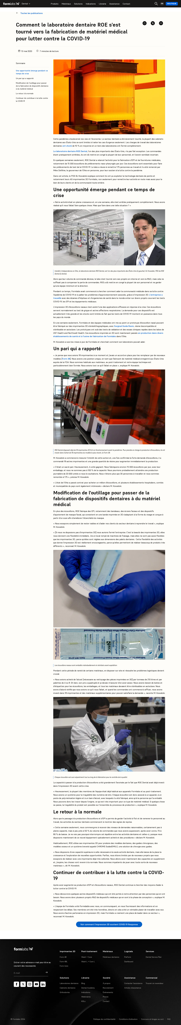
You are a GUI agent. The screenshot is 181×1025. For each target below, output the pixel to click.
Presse (105, 997)
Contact (126, 3)
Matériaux (66, 3)
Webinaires (86, 997)
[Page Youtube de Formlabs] (36, 984)
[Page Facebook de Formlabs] (16, 984)
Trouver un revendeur (154, 983)
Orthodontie (65, 992)
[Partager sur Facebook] (145, 23)
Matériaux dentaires (111, 957)
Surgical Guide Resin (124, 326)
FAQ (168, 1019)
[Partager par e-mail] (161, 23)
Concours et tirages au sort (152, 1019)
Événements (108, 992)
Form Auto (64, 966)
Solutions (78, 3)
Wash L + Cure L (88, 961)
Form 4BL (63, 961)
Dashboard (128, 961)
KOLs (83, 1001)
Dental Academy (88, 988)
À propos (106, 983)
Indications (91, 3)
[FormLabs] (11, 4)
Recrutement (108, 988)
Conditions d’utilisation (128, 1019)
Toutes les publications (31, 13)
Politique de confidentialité (104, 1019)
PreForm (127, 957)
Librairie (102, 3)
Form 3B (66, 358)
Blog (83, 983)
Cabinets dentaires (67, 988)
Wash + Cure (86, 957)
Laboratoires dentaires (69, 983)
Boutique (171, 4)
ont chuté (67, 145)
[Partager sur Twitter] (153, 23)
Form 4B (63, 957)
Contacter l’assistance (133, 983)
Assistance (114, 3)
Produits (54, 3)
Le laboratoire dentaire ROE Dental (70, 151)
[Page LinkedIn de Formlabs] (43, 984)
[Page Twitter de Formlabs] (23, 984)
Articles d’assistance (132, 988)
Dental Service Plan (154, 957)
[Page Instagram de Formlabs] (29, 984)
